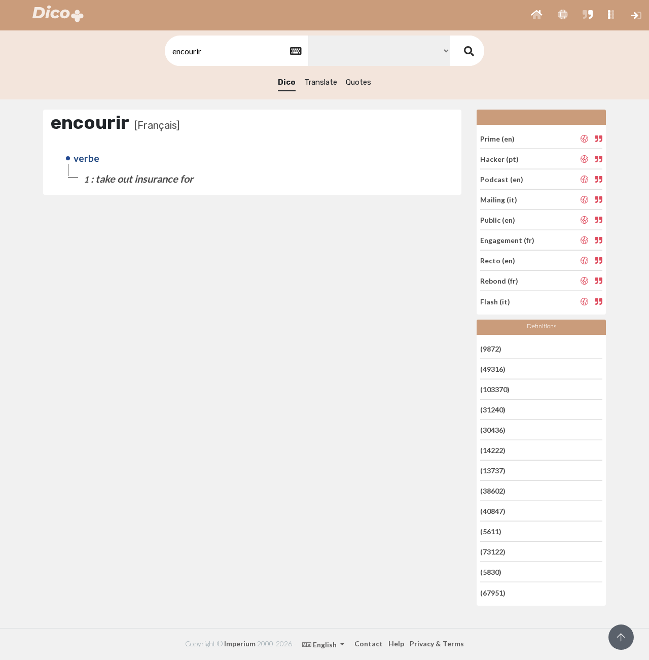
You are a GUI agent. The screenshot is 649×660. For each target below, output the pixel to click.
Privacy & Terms (437, 643)
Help (396, 643)
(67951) (493, 592)
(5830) (490, 572)
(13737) (493, 470)
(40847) (493, 511)
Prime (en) (497, 138)
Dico (287, 82)
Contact (368, 643)
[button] (536, 15)
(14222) (493, 450)
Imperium (240, 643)
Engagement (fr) (507, 240)
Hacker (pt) (499, 159)
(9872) (490, 348)
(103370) (495, 389)
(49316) (493, 369)
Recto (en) (497, 260)
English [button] (324, 644)
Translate (320, 82)
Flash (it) (495, 301)
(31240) (493, 409)
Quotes (358, 82)
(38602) (493, 491)
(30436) (493, 430)
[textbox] (236, 51)
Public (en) (497, 220)
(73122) (493, 551)
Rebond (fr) (499, 280)
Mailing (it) (498, 199)
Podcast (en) (501, 179)
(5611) (490, 531)
